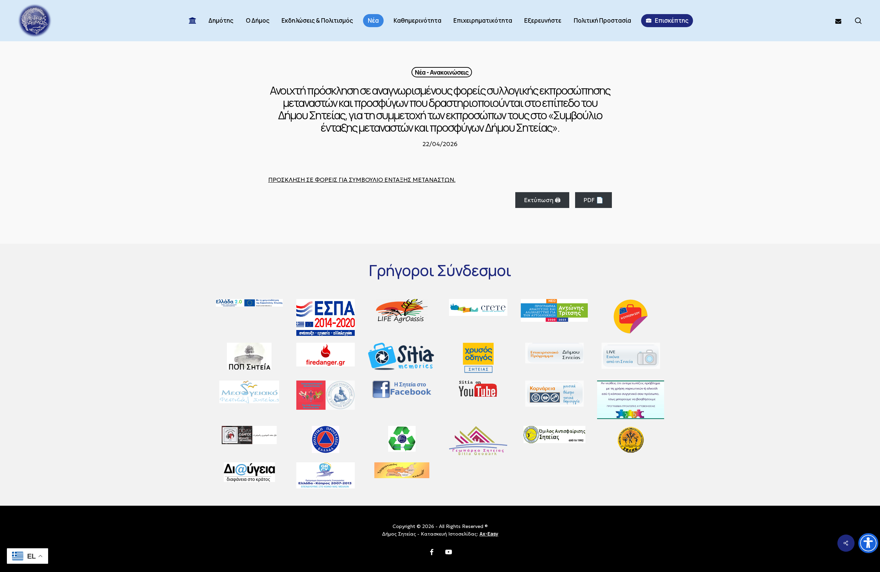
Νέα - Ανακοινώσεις (442, 72)
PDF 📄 (593, 200)
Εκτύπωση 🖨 (542, 200)
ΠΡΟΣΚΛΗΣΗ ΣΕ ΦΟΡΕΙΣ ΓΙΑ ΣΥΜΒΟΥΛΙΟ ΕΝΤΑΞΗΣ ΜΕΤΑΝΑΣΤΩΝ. (361, 180)
